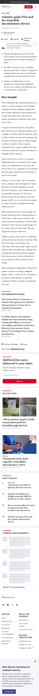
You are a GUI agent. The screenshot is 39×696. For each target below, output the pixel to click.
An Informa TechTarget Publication (19, 2)
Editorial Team (7, 621)
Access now (9, 691)
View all (5, 587)
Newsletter (6, 628)
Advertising (23, 620)
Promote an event (26, 629)
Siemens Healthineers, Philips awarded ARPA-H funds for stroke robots (19, 496)
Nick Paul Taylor (9, 32)
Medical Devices (18, 349)
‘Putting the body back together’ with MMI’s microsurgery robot (15, 461)
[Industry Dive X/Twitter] (12, 605)
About (4, 618)
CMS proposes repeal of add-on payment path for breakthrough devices (18, 422)
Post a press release (17, 587)
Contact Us (6, 625)
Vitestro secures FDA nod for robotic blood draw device (20, 519)
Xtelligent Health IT (26, 648)
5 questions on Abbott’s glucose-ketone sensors (19, 486)
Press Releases (7, 637)
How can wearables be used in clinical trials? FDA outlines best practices (21, 508)
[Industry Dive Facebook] (8, 605)
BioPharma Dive (25, 641)
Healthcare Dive (25, 645)
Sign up (28, 7)
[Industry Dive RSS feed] (17, 605)
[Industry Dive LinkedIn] (3, 605)
